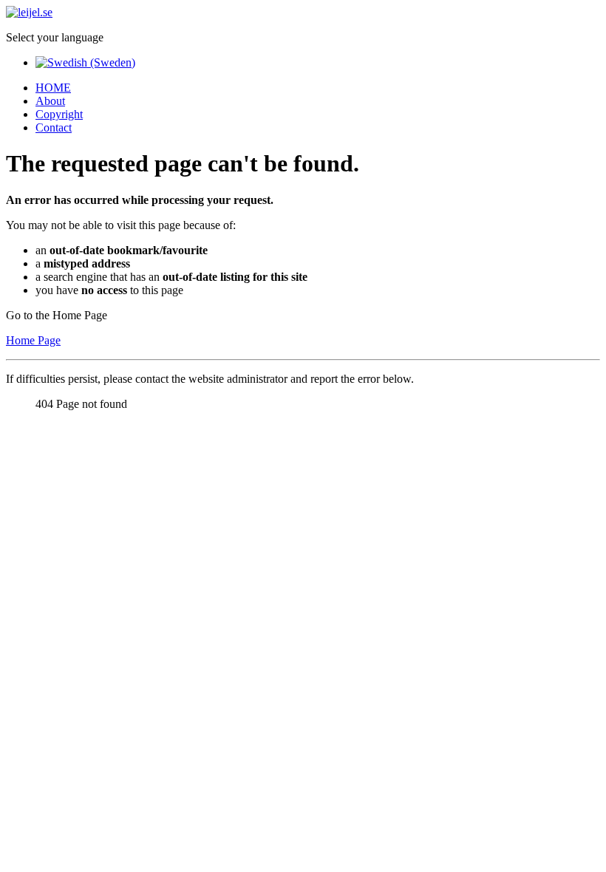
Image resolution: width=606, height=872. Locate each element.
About (50, 101)
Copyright (59, 114)
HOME (53, 87)
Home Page (33, 340)
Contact (53, 127)
